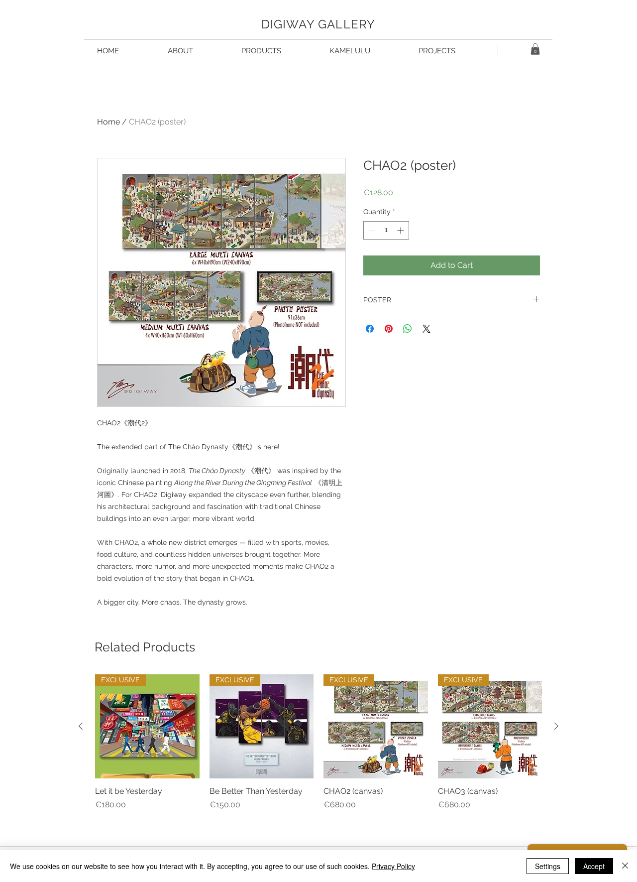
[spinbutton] (386, 230)
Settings (547, 866)
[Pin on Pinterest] (389, 329)
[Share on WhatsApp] (408, 329)
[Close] (625, 866)
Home (108, 121)
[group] (318, 753)
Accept (594, 866)
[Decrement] (371, 230)
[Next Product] (556, 726)
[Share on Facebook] (370, 329)
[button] (535, 49)
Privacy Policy (393, 866)
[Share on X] (426, 329)
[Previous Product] (81, 726)
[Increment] (401, 230)
